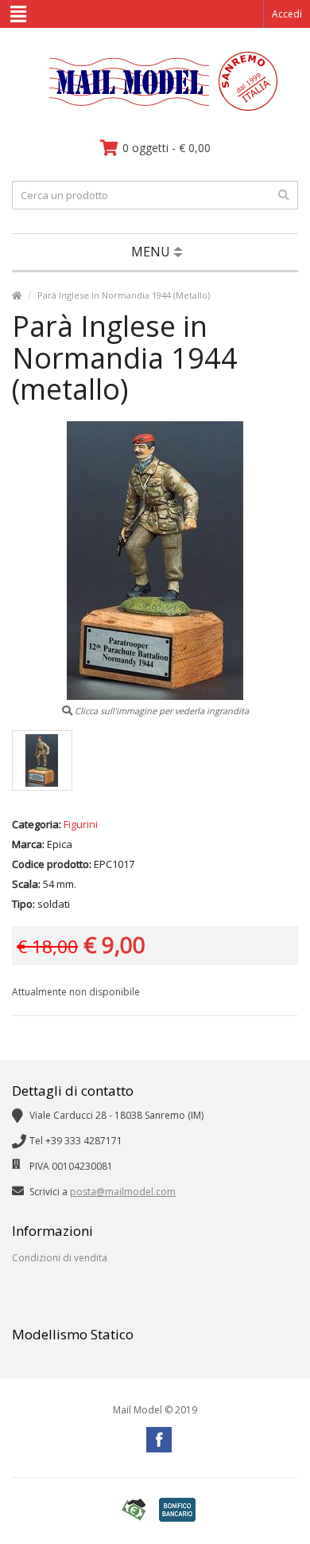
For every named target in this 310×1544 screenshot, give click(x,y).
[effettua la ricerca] (283, 195)
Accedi (287, 14)
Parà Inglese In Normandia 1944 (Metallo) (123, 295)
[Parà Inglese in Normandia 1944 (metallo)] (42, 760)
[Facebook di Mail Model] (159, 1439)
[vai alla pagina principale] (155, 107)
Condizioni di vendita (59, 1258)
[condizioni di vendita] (133, 1510)
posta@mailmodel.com (123, 1191)
